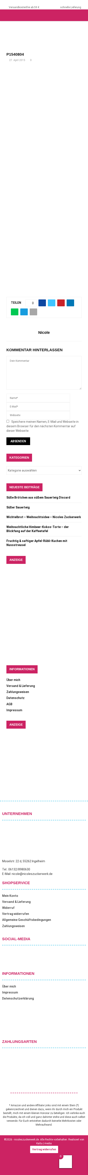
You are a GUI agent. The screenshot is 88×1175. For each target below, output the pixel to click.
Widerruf (8, 907)
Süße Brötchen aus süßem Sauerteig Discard (38, 497)
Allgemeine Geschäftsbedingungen (26, 920)
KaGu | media (44, 1143)
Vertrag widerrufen (15, 914)
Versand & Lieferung (20, 686)
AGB (9, 704)
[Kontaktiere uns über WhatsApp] (8, 1166)
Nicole (44, 332)
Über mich (13, 680)
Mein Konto (10, 895)
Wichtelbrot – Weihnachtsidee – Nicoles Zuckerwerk (43, 517)
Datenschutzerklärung (18, 998)
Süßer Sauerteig (18, 507)
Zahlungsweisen (17, 692)
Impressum (14, 710)
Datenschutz (15, 698)
